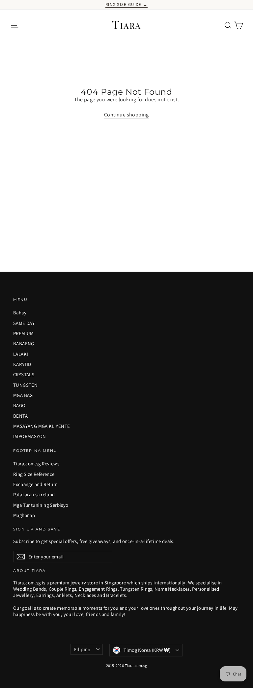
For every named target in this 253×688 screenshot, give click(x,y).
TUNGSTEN (25, 385)
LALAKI (20, 354)
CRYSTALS (23, 374)
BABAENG (23, 343)
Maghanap (24, 515)
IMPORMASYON (29, 436)
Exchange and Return (35, 484)
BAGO (19, 405)
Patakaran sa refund (34, 494)
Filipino (82, 649)
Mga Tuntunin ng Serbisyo (41, 505)
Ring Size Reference (34, 474)
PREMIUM (23, 333)
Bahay (19, 312)
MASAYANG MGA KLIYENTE (41, 426)
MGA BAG (23, 395)
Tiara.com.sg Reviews (36, 463)
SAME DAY (24, 323)
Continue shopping (126, 114)
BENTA (20, 416)
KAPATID (22, 364)
